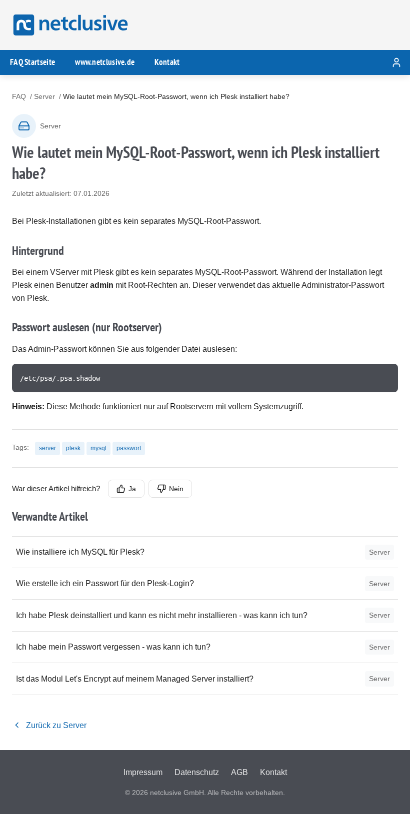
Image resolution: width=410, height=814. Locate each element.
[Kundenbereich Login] (396, 62)
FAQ (19, 96)
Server (44, 96)
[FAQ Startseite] (69, 25)
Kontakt (167, 61)
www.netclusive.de (104, 61)
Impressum (143, 772)
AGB (239, 772)
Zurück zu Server (56, 725)
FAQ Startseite (32, 61)
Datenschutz (196, 772)
